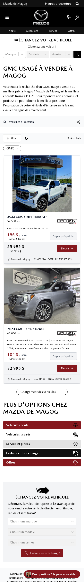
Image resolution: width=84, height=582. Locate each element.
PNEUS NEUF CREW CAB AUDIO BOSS (27, 228)
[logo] (41, 17)
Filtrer (14, 138)
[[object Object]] (78, 121)
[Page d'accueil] (5, 121)
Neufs (12, 30)
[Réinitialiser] (26, 138)
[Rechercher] (77, 3)
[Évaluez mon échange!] (77, 54)
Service (53, 30)
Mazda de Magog (15, 3)
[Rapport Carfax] (67, 221)
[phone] (69, 17)
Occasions (32, 30)
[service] (77, 17)
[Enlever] (16, 148)
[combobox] (5, 54)
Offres (72, 30)
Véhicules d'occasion (21, 121)
